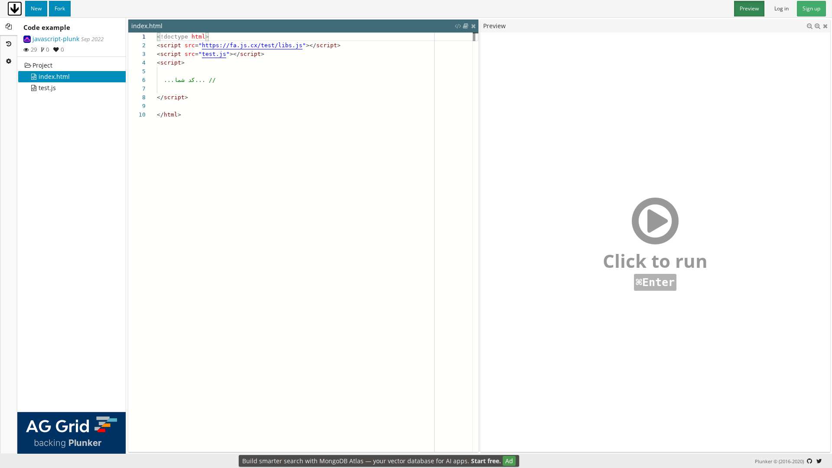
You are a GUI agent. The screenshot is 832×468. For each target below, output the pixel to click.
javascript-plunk (55, 39)
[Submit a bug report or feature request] (809, 461)
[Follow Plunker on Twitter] (819, 461)
